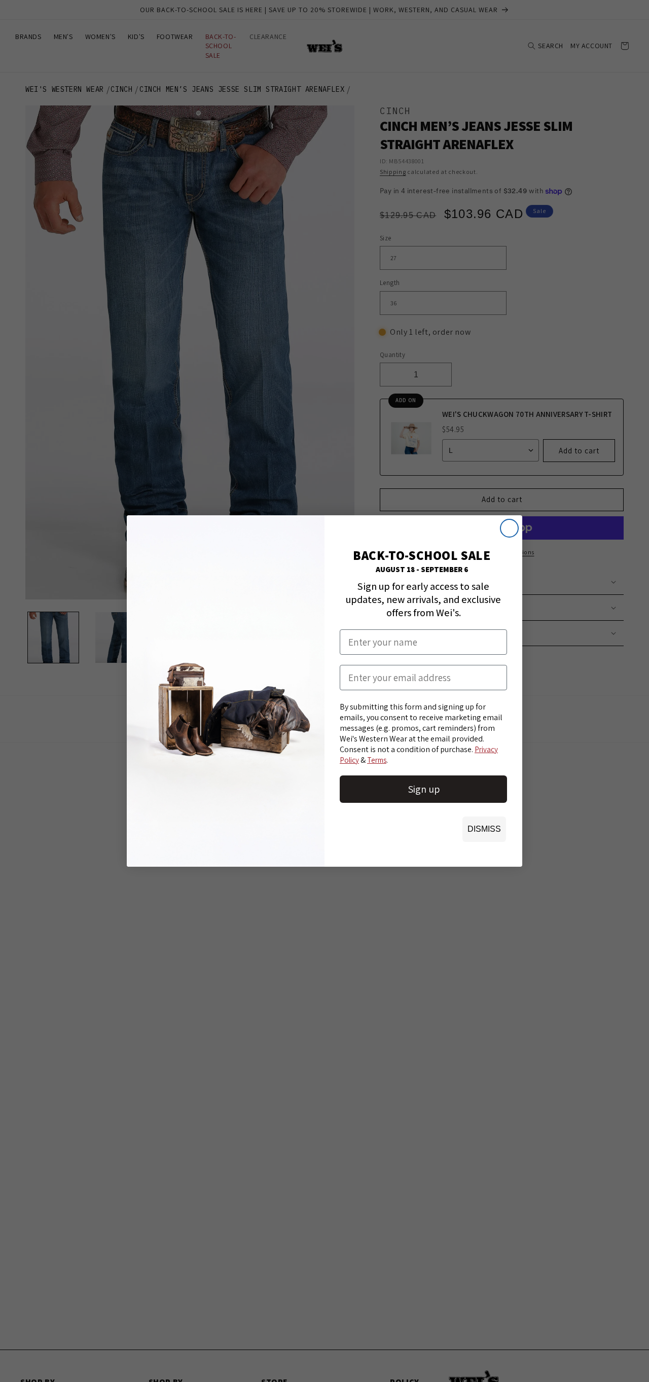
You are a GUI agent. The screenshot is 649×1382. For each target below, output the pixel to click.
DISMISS (484, 829)
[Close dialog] (509, 528)
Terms (376, 760)
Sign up (424, 789)
